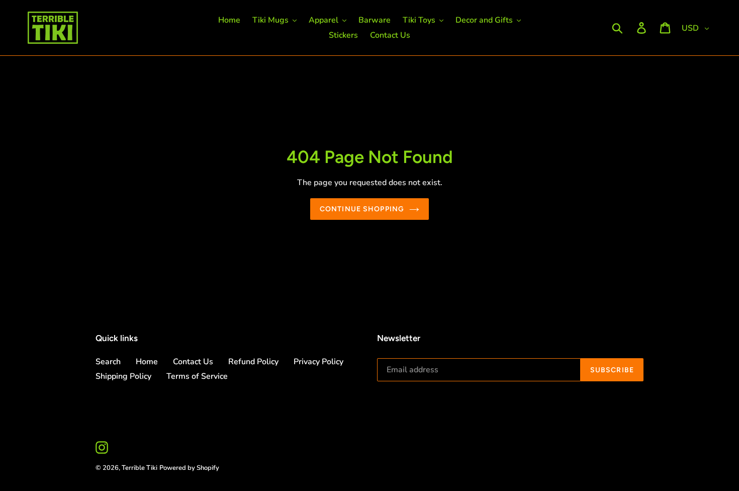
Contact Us (193, 361)
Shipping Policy (123, 376)
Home (147, 361)
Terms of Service (197, 376)
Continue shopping (362, 209)
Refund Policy (253, 361)
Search (108, 361)
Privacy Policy (318, 361)
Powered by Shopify (189, 467)
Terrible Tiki (139, 467)
